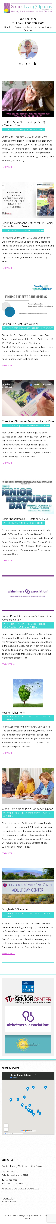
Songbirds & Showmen (15, 909)
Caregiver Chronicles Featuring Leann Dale (28, 421)
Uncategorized (36, 129)
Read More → (8, 167)
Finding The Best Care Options (20, 324)
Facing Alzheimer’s (13, 712)
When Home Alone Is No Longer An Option (27, 809)
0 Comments (31, 627)
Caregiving (29, 425)
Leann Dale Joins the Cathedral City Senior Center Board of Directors (27, 224)
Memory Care (46, 328)
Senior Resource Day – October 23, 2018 (25, 518)
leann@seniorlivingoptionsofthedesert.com (20, 1188)
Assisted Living (31, 328)
